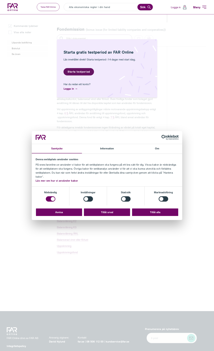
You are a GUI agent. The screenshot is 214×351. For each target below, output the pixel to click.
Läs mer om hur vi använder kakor (57, 180)
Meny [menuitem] (196, 7)
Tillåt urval (107, 212)
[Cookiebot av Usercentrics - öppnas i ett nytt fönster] (164, 137)
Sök (143, 7)
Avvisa (59, 212)
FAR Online (13, 7)
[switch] (88, 199)
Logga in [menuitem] (176, 7)
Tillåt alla (155, 212)
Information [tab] (107, 148)
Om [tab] (157, 148)
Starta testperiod (79, 71)
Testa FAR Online (48, 7)
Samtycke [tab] (57, 148)
